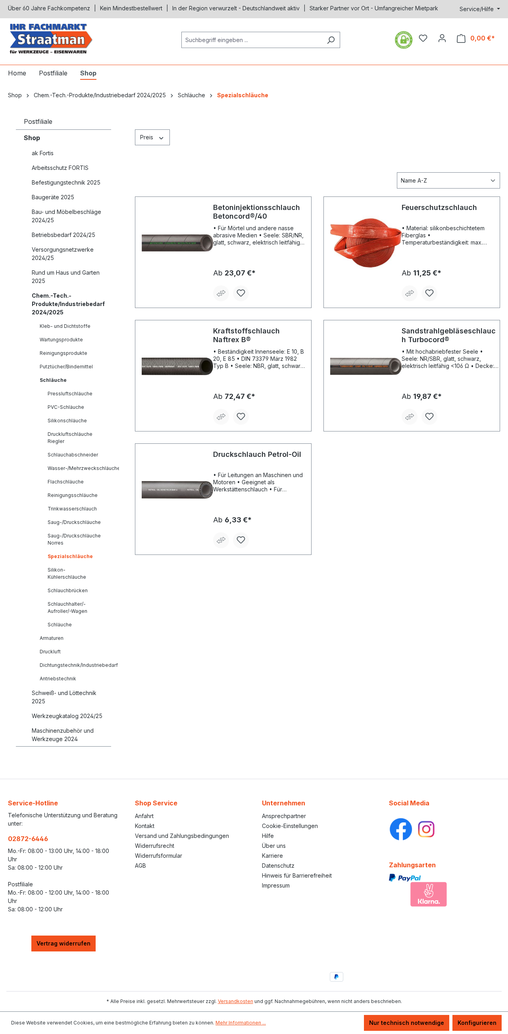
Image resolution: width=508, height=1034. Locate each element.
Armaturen (52, 638)
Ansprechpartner (284, 816)
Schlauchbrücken (68, 590)
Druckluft (50, 652)
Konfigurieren (477, 1022)
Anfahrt (144, 816)
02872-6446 (28, 839)
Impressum (276, 885)
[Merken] (241, 293)
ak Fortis (43, 153)
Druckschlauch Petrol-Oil (257, 454)
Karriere (272, 855)
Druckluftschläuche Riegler (70, 437)
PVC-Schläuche (66, 407)
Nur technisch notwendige (406, 1022)
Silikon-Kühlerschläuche (67, 573)
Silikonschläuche (67, 421)
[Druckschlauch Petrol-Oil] (177, 490)
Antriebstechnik (58, 679)
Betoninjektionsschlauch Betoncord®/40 (256, 211)
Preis (147, 137)
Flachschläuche (66, 482)
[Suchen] (330, 40)
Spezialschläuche (70, 556)
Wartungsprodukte (61, 340)
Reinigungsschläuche (73, 495)
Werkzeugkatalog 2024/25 (67, 715)
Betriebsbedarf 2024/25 (63, 234)
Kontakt (144, 825)
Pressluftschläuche (70, 394)
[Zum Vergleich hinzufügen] (221, 293)
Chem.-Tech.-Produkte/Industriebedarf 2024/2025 (68, 304)
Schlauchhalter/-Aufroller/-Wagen (67, 607)
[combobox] (251, 40)
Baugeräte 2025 (53, 197)
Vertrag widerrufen (63, 943)
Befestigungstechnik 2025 (66, 182)
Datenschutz (278, 865)
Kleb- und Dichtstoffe (65, 326)
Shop (32, 138)
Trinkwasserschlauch (72, 509)
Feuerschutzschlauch (439, 207)
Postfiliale (38, 121)
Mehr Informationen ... (241, 1023)
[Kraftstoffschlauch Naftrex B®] (177, 366)
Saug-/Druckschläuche (74, 522)
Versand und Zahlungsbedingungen (182, 835)
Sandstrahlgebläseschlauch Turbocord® (449, 335)
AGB (140, 865)
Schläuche (53, 380)
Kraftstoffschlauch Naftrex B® (246, 335)
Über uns (274, 845)
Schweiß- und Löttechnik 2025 (64, 697)
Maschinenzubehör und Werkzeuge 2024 (63, 734)
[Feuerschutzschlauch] (366, 243)
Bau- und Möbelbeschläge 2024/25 (66, 215)
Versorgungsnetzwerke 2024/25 (63, 253)
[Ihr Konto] (442, 38)
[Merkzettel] (423, 38)
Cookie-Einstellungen (290, 825)
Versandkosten (235, 1001)
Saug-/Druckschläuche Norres (74, 539)
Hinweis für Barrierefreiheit (297, 875)
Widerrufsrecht (154, 845)
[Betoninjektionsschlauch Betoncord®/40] (177, 243)
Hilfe (268, 835)
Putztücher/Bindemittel (66, 367)
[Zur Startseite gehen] (67, 38)
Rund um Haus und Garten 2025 (66, 276)
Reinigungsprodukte (63, 353)
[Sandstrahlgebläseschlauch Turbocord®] (366, 366)
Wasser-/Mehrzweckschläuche (79, 468)
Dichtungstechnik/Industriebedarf (75, 665)
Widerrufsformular (158, 855)
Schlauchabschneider (73, 455)
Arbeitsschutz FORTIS (60, 167)
